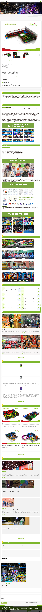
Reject (4, 610)
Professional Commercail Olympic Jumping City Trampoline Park (12, 84)
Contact (13, 76)
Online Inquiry (6, 76)
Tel (22, 545)
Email (3, 548)
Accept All (8, 610)
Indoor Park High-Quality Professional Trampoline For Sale (11, 85)
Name (3, 545)
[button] (2, 55)
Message (3, 551)
